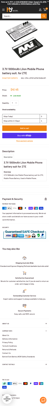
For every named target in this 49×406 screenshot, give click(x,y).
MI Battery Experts (10, 78)
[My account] (40, 9)
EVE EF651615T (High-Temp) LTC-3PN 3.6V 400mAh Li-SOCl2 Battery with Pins (26, 3)
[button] (43, 400)
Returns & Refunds (9, 349)
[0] (44, 9)
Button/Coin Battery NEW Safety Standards (18, 357)
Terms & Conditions (9, 346)
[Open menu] (3, 10)
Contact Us (6, 353)
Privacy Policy (7, 342)
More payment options (24, 141)
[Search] (44, 16)
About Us (5, 335)
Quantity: (5, 103)
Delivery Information (9, 339)
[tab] (8, 157)
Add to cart (24, 128)
